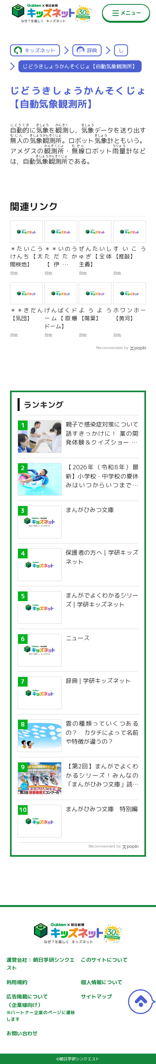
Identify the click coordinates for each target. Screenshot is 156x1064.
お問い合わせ (22, 1033)
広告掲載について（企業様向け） (40, 1007)
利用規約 (16, 982)
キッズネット (40, 50)
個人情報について (101, 982)
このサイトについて (104, 959)
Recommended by (112, 347)
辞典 (92, 50)
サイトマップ (96, 996)
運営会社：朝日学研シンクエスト (40, 964)
